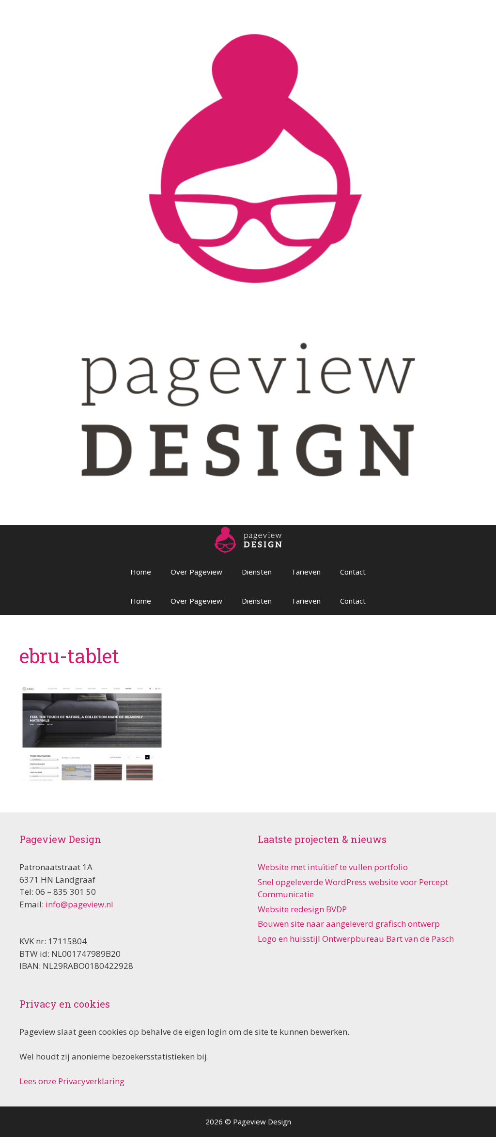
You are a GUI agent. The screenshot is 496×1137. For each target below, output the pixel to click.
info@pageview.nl (79, 904)
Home (140, 571)
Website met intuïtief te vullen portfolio (333, 866)
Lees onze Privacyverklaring (71, 1081)
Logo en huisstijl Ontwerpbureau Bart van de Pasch (356, 938)
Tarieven (306, 571)
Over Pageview (196, 571)
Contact (353, 571)
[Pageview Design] (248, 261)
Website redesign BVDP (302, 909)
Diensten (257, 571)
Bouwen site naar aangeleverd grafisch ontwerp (349, 923)
